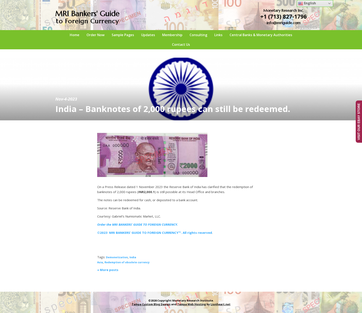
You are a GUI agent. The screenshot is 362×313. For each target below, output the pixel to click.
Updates (148, 35)
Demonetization (117, 257)
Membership (172, 35)
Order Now (96, 35)
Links (218, 35)
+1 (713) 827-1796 (283, 16)
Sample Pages (123, 35)
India (132, 257)
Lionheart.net (220, 304)
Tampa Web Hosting (191, 304)
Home (74, 35)
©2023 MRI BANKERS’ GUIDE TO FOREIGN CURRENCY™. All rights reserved (154, 232)
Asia (100, 262)
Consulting (198, 35)
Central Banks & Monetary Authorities (261, 35)
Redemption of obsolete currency (127, 262)
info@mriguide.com (283, 22)
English (309, 3)
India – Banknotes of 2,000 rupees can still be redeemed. (172, 109)
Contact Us (181, 44)
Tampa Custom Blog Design (151, 304)
